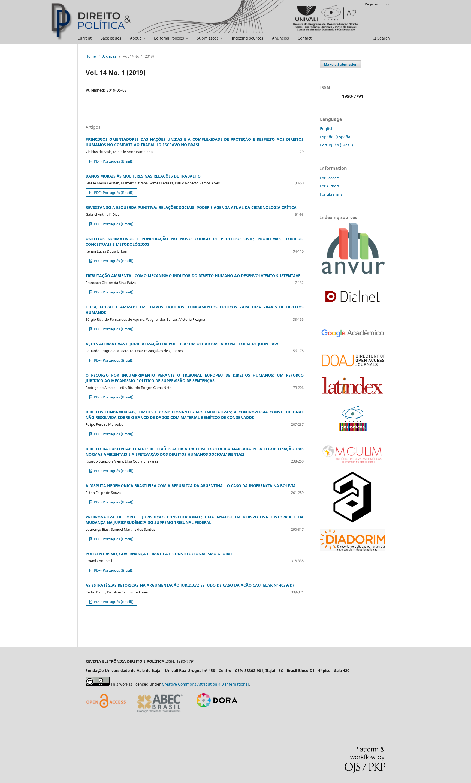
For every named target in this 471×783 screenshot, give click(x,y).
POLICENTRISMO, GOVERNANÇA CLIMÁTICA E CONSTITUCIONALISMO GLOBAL (159, 553)
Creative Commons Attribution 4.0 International (205, 684)
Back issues (110, 38)
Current (84, 38)
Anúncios (280, 38)
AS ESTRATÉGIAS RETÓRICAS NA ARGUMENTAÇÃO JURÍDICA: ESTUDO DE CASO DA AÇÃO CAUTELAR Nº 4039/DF (190, 585)
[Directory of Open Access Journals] (107, 714)
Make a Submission (341, 64)
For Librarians (331, 194)
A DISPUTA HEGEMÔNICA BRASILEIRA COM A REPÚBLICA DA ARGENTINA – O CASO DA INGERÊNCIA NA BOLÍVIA (191, 485)
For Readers (329, 177)
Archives (109, 56)
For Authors (329, 186)
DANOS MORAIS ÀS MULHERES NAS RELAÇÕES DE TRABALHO (143, 176)
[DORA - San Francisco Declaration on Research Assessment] (215, 714)
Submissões (208, 38)
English (327, 128)
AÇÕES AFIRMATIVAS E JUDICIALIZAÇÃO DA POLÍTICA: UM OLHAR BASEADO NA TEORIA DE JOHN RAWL (183, 343)
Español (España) (336, 136)
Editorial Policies (169, 38)
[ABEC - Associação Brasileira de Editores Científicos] (159, 714)
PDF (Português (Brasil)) (113, 161)
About (136, 38)
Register (371, 4)
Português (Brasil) (336, 145)
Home (91, 56)
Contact (305, 38)
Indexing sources (247, 38)
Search (383, 38)
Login (389, 4)
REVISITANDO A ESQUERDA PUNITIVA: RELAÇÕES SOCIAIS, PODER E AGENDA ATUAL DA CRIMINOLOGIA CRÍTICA (191, 207)
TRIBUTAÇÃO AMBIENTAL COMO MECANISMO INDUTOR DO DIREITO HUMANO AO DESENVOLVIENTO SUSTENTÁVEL (194, 275)
